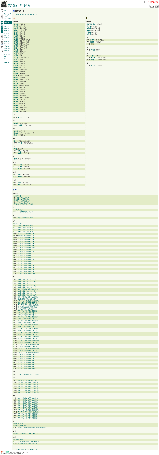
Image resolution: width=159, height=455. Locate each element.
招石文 (20, 151)
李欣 (15, 60)
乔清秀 (92, 40)
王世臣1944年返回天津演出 (22, 200)
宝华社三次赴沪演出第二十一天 (27, 267)
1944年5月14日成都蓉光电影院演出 (28, 317)
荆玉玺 (16, 50)
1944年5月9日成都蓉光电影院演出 (28, 297)
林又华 (16, 63)
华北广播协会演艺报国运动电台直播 (28, 441)
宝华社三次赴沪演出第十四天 (27, 253)
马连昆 (93, 65)
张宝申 (16, 95)
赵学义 (20, 184)
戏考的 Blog (12, 452)
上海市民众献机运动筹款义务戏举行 (28, 374)
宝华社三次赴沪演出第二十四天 (27, 273)
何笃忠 (16, 42)
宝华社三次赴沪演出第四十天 (27, 326)
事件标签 (6, 41)
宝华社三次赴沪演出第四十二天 (27, 334)
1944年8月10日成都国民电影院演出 (28, 410)
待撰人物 (6, 46)
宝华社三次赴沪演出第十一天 (27, 247)
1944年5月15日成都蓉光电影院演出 (28, 321)
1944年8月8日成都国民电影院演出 (28, 406)
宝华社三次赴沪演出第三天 (25, 231)
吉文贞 (89, 26)
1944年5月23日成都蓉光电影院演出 (28, 352)
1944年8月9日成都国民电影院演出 (28, 408)
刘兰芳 (20, 117)
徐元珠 (16, 89)
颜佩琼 (20, 176)
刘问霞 (89, 28)
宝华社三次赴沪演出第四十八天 (27, 356)
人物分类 (6, 28)
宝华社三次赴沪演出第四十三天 (27, 338)
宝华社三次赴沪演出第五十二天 (27, 364)
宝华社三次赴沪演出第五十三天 (27, 366)
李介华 (16, 58)
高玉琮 (16, 40)
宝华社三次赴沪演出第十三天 (27, 251)
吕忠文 (16, 133)
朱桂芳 (93, 50)
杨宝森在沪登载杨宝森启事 (25, 225)
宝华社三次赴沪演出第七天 (26, 239)
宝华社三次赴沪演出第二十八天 (27, 285)
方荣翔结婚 (17, 196)
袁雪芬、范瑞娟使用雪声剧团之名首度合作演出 (32, 428)
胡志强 (16, 44)
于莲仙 (92, 56)
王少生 (16, 83)
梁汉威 (16, 61)
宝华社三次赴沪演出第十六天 (27, 257)
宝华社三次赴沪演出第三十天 (26, 291)
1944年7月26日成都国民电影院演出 (28, 392)
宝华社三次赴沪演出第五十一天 (27, 362)
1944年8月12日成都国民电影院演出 (28, 414)
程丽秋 (93, 44)
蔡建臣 (16, 24)
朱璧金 (16, 111)
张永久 (16, 99)
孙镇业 (20, 125)
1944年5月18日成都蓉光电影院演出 (28, 332)
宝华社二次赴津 (18, 210)
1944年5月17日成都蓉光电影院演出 (28, 328)
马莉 (15, 149)
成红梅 (16, 28)
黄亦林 (16, 141)
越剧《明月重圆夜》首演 (25, 218)
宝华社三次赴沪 (18, 223)
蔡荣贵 (93, 58)
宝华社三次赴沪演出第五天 (26, 235)
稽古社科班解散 (18, 424)
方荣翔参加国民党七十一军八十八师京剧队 (26, 433)
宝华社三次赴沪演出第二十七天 (27, 283)
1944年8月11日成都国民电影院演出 (28, 412)
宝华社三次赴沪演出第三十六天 (27, 313)
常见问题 (6, 62)
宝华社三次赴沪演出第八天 (26, 241)
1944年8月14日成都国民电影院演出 (28, 418)
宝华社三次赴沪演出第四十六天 (27, 350)
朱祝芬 (16, 135)
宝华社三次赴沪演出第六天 (26, 237)
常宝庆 (16, 26)
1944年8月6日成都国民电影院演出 (28, 402)
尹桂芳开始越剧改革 (20, 426)
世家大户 (6, 35)
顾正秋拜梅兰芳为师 (23, 198)
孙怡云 (93, 60)
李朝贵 (20, 166)
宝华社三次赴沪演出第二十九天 (27, 287)
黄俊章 (16, 46)
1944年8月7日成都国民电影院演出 (28, 404)
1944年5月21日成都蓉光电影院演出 (28, 344)
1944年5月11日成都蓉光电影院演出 (28, 305)
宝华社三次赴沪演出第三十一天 (27, 293)
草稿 (5, 56)
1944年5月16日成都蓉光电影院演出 (28, 324)
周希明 (16, 107)
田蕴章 (16, 79)
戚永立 (89, 30)
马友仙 (16, 71)
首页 (5, 10)
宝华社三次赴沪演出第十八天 (27, 261)
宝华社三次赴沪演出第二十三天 (27, 271)
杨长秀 (16, 93)
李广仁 (16, 56)
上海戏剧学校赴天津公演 (25, 212)
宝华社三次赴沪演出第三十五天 (27, 307)
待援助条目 (7, 48)
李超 (15, 54)
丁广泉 (20, 165)
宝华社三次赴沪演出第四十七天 (27, 354)
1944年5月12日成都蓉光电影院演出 (28, 311)
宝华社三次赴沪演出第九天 (26, 243)
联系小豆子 (18, 452)
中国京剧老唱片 (9, 453)
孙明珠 (16, 77)
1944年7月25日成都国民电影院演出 (28, 390)
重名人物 (6, 33)
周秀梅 (16, 109)
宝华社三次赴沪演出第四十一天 (27, 330)
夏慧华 (20, 153)
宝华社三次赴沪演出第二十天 (27, 265)
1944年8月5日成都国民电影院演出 (28, 400)
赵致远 (16, 105)
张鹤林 (16, 97)
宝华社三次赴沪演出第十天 (26, 245)
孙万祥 (16, 123)
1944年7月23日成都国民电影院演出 (28, 388)
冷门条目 (6, 43)
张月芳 (16, 101)
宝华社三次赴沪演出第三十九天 (27, 323)
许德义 (89, 32)
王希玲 (16, 85)
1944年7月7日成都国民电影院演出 (28, 380)
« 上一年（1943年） (19, 14)
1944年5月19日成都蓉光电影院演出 (28, 336)
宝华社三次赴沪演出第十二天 (27, 249)
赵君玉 (89, 34)
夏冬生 (16, 87)
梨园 (15, 453)
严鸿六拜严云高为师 (23, 202)
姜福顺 (20, 182)
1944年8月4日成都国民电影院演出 (28, 398)
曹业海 (16, 131)
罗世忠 (16, 67)
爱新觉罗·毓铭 (91, 24)
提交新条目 (7, 54)
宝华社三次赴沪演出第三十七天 (27, 315)
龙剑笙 (20, 174)
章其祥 (16, 103)
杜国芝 (16, 34)
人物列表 (6, 26)
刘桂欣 (16, 65)
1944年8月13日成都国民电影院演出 (28, 416)
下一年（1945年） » (31, 14)
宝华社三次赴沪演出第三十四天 (27, 303)
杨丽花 (20, 168)
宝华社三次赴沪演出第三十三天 (27, 299)
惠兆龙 (16, 48)
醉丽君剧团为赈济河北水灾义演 (23, 204)
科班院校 (6, 37)
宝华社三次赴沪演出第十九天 (27, 263)
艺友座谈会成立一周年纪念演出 (27, 443)
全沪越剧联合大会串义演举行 (26, 309)
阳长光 (16, 91)
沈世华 (16, 73)
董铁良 (16, 32)
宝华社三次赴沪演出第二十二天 (27, 269)
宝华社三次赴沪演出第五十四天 (27, 368)
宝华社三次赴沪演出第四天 (26, 233)
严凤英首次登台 (18, 439)
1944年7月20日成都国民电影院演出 (28, 382)
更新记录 (6, 50)
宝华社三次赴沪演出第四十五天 (27, 346)
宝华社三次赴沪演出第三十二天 (27, 295)
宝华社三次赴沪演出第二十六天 (27, 281)
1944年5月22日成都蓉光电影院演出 (28, 348)
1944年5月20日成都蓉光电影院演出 (28, 340)
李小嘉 (20, 143)
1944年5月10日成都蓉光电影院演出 (28, 301)
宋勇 (15, 75)
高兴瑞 (16, 38)
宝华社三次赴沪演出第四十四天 (27, 342)
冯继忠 (16, 36)
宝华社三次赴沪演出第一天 (25, 227)
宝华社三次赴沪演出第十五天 (27, 255)
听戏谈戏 (19, 453)
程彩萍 (16, 30)
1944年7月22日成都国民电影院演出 (28, 386)
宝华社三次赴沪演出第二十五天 (27, 279)
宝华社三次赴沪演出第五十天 (27, 360)
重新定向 (6, 30)
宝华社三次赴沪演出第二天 (25, 229)
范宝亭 (92, 42)
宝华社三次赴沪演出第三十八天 (27, 319)
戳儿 (23, 453)
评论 (5, 59)
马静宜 (16, 69)
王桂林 (16, 81)
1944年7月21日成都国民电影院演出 (28, 384)
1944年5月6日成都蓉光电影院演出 (28, 289)
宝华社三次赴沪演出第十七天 (27, 259)
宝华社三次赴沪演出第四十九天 (27, 358)
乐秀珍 (16, 52)
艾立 (15, 159)
